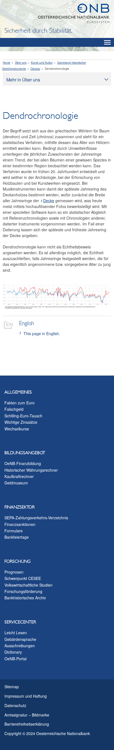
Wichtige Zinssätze (20, 422)
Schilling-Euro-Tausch (23, 415)
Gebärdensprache (20, 639)
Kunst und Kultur (42, 63)
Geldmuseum (16, 483)
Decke (48, 200)
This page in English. (42, 333)
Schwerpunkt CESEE (22, 578)
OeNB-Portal (15, 658)
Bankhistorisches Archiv (25, 597)
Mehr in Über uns (23, 79)
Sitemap (11, 686)
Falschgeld (14, 409)
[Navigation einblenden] (107, 42)
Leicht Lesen (15, 632)
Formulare (13, 530)
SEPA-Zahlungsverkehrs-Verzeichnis (36, 517)
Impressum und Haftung (25, 696)
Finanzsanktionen (19, 524)
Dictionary (13, 652)
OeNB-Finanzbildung (22, 463)
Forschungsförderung (23, 591)
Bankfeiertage (16, 537)
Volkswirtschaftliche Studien (28, 585)
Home (6, 63)
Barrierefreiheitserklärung (26, 724)
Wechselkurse (16, 428)
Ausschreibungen (19, 645)
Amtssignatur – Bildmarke (26, 715)
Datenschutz (15, 705)
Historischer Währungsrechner (31, 470)
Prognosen (14, 572)
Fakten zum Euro (19, 402)
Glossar (35, 69)
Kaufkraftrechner (19, 476)
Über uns (21, 63)
